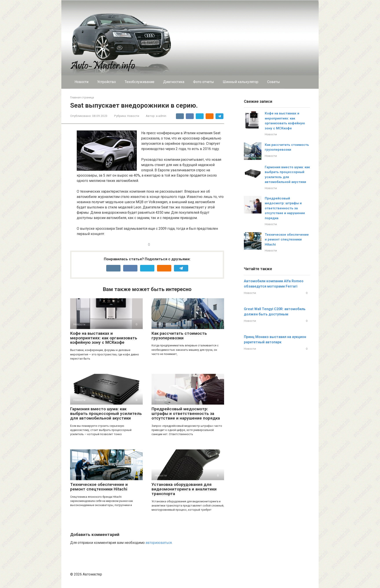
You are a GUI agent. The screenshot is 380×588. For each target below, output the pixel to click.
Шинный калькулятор (240, 82)
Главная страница (82, 97)
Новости (81, 82)
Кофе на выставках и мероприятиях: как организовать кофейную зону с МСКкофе (103, 338)
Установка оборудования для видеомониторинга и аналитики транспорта (184, 489)
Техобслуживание (139, 82)
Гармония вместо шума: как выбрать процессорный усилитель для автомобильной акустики (106, 413)
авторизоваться (159, 543)
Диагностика (173, 82)
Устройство (106, 82)
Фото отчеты (203, 82)
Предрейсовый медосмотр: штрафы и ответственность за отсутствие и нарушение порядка (186, 413)
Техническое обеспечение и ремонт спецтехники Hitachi (99, 487)
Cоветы (273, 82)
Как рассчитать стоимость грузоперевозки (179, 335)
